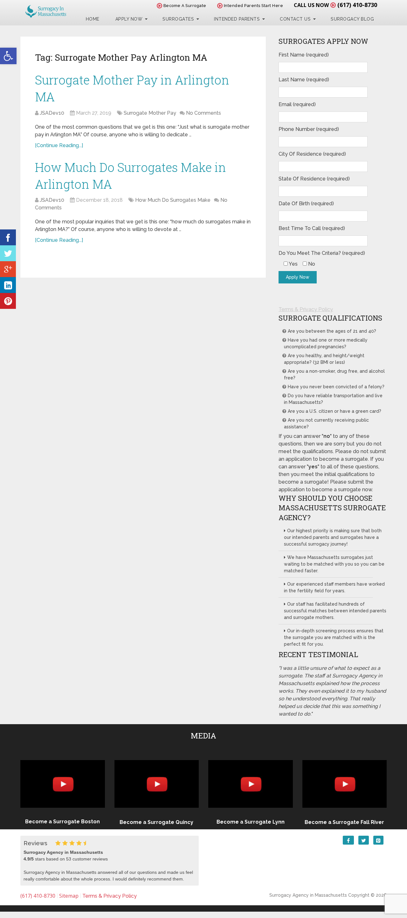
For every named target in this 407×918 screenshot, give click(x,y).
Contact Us (295, 19)
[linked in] (8, 285)
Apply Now (129, 19)
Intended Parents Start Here (253, 5)
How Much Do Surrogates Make (172, 200)
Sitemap (69, 895)
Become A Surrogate (184, 5)
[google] (8, 269)
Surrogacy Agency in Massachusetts (308, 895)
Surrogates (178, 19)
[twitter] (8, 253)
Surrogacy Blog (352, 19)
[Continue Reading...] (59, 145)
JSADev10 (52, 113)
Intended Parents (237, 19)
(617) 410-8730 (357, 5)
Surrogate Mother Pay (150, 113)
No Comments (203, 113)
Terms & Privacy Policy (306, 309)
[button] (8, 56)
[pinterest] (8, 301)
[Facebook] (8, 237)
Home (93, 19)
